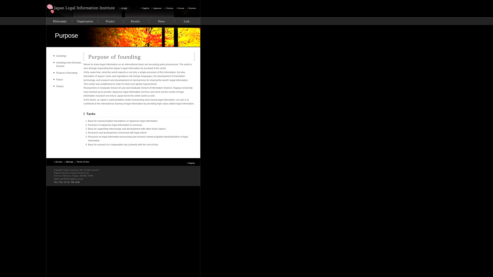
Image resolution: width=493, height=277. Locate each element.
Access (58, 162)
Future (59, 79)
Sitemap (69, 162)
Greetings (61, 56)
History (60, 86)
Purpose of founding (66, 73)
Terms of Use (82, 162)
